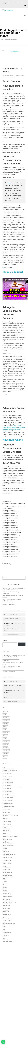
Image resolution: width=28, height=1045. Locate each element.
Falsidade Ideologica (7, 875)
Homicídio (5, 881)
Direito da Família (7, 852)
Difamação (5, 848)
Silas (5, 614)
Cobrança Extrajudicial (8, 821)
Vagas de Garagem (7, 939)
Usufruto (4, 938)
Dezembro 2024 (6, 719)
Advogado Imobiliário (7, 789)
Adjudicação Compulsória (8, 768)
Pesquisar (5, 640)
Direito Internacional (7, 857)
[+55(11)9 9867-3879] (3, 972)
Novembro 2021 (6, 750)
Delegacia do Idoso (7, 837)
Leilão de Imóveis (6, 905)
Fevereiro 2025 (6, 716)
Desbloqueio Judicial (7, 839)
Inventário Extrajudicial (8, 891)
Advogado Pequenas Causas (9, 795)
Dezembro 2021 (6, 749)
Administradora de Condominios (10, 770)
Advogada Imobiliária (7, 773)
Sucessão (5, 927)
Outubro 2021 (6, 752)
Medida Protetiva (6, 908)
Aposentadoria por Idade (8, 806)
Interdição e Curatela (12, 614)
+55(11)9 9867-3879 (9, 972)
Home (2, 39)
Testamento (5, 930)
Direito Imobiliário (6, 855)
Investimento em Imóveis (8, 894)
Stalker (4, 926)
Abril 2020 (5, 758)
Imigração (5, 882)
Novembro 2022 (6, 741)
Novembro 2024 (6, 720)
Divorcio (4, 866)
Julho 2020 (5, 755)
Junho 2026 (5, 711)
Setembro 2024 (6, 723)
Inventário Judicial (7, 893)
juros (9, 183)
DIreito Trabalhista (7, 860)
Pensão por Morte (7, 915)
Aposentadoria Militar (7, 804)
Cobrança (5, 819)
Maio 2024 (5, 728)
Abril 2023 (5, 738)
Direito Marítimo (6, 858)
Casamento (5, 818)
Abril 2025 (5, 714)
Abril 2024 (5, 729)
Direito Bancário (11, 76)
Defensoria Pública (7, 831)
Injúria (4, 884)
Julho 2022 (5, 746)
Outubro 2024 (6, 722)
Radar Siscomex (6, 921)
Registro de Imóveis (13, 634)
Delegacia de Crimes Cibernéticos (10, 836)
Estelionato (5, 873)
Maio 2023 (5, 737)
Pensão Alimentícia (7, 914)
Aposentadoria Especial (8, 803)
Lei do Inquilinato (6, 899)
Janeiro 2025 (5, 717)
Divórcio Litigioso (6, 869)
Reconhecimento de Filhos (9, 923)
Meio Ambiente (6, 909)
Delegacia (5, 833)
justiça (14, 425)
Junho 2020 (5, 756)
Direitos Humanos (7, 863)
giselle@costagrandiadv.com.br (11, 975)
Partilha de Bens (6, 911)
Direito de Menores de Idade (9, 854)
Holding (4, 879)
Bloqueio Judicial (6, 812)
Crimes (4, 827)
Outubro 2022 (6, 743)
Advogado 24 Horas (7, 776)
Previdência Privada (7, 918)
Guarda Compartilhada (8, 876)
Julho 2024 (5, 726)
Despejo (4, 846)
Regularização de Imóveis (8, 924)
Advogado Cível (6, 779)
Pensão (4, 912)
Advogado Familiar (7, 788)
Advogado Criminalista (8, 782)
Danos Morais (6, 830)
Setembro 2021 (6, 753)
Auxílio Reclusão (6, 809)
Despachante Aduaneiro (8, 843)
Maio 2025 (5, 713)
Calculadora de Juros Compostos (10, 815)
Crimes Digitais (6, 828)
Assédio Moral (6, 807)
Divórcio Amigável (7, 867)
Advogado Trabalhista (7, 798)
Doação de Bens (6, 870)
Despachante (6, 842)
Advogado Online (6, 794)
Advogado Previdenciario (8, 797)
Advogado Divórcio (7, 785)
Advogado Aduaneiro (7, 777)
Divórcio (4, 864)
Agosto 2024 (5, 725)
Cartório (4, 816)
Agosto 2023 (5, 732)
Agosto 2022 (5, 744)
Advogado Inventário (7, 791)
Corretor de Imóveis (7, 825)
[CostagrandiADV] (9, 15)
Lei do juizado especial (8, 900)
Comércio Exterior (7, 824)
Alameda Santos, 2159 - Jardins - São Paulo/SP (15, 967)
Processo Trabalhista (7, 920)
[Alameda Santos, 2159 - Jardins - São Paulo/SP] (4, 968)
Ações (4, 767)
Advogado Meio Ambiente (8, 792)
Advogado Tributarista (7, 800)
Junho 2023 (5, 735)
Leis (3, 906)
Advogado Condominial (8, 780)
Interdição (5, 885)
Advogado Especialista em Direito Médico (12, 786)
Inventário (5, 887)
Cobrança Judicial (7, 822)
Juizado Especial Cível (8, 896)
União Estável (6, 933)
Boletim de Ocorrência (8, 813)
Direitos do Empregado (8, 861)
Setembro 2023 (6, 731)
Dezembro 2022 (6, 740)
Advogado (5, 774)
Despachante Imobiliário (8, 845)
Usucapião (5, 936)
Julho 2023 (5, 734)
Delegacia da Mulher (7, 834)
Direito (4, 849)
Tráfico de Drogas (7, 932)
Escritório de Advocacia (8, 872)
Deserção (5, 840)
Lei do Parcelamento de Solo (9, 902)
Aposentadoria (6, 801)
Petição (4, 917)
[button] (3, 1042)
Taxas (4, 929)
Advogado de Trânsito (7, 783)
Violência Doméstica (7, 941)
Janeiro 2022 (5, 747)
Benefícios (5, 810)
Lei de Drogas (6, 897)
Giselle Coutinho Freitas (9, 696)
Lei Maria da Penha (7, 903)
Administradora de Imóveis (9, 771)
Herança (4, 878)
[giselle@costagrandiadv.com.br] (3, 976)
